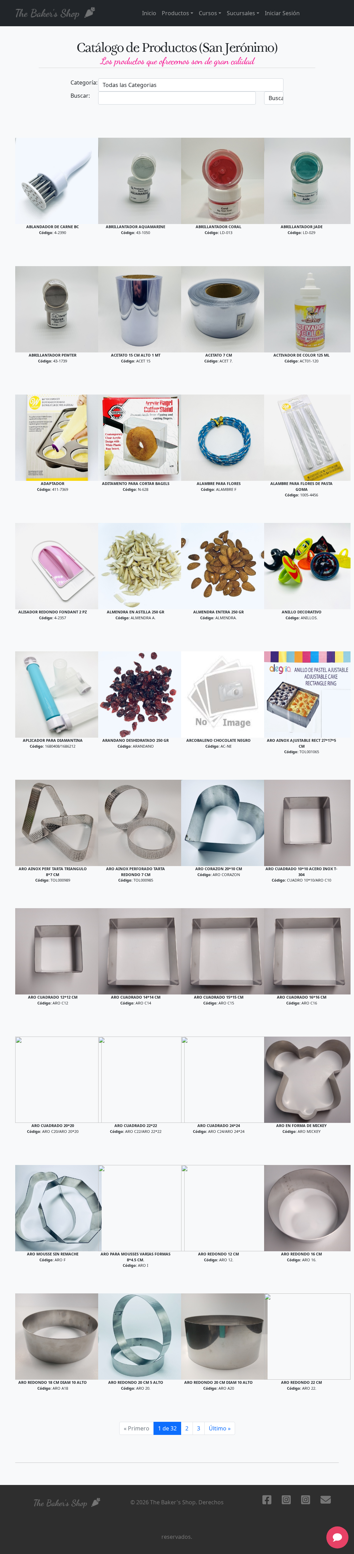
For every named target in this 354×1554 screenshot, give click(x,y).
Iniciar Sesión (282, 13)
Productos (175, 13)
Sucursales (241, 13)
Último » (220, 1428)
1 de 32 (167, 1428)
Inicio (149, 13)
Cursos (208, 13)
